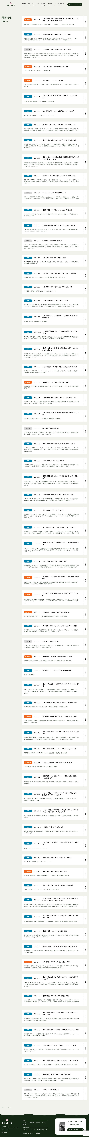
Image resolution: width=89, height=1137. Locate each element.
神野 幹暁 (24, 1124)
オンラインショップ (74, 4)
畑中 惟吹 (44, 1122)
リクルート (33, 1129)
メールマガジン (52, 4)
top (3, 1108)
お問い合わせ (60, 4)
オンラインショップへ (75, 1129)
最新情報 (24, 4)
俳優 (29, 4)
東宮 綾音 (38, 1122)
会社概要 (43, 4)
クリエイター (35, 4)
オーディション (26, 1129)
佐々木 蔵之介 (25, 1122)
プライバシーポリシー (5, 1129)
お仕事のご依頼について (42, 1129)
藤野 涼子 (32, 1122)
